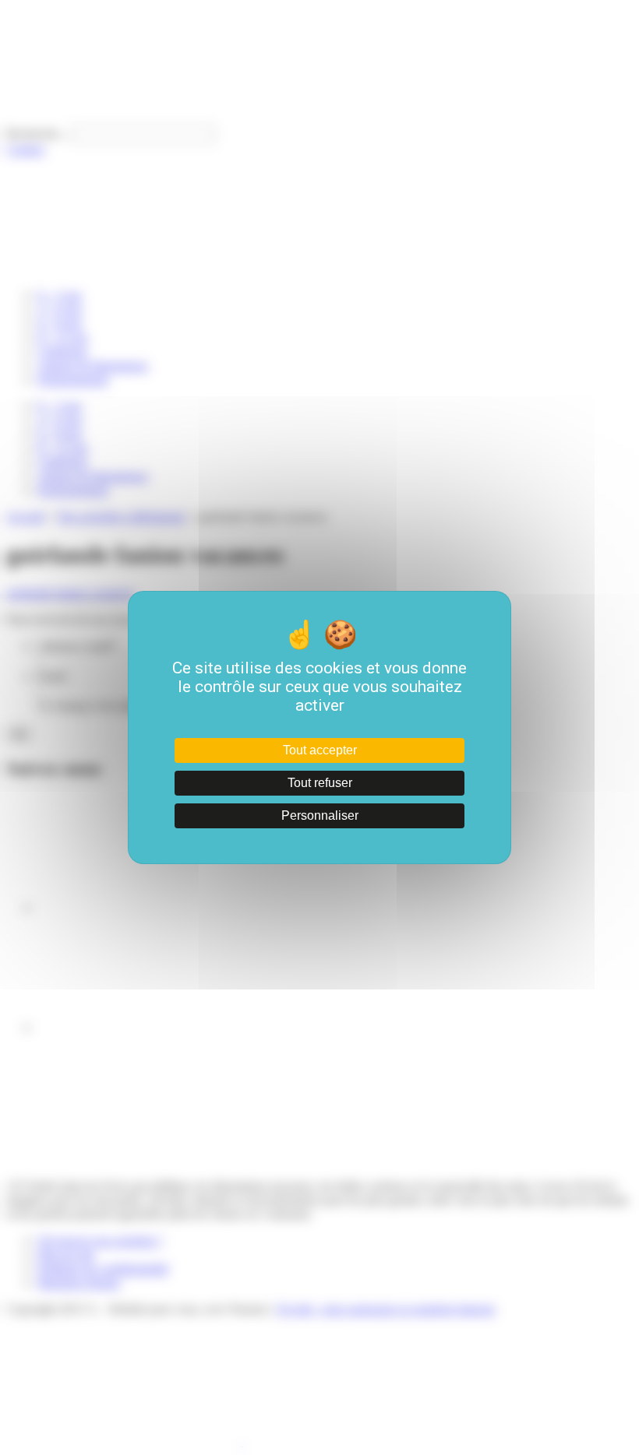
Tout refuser (320, 782)
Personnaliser (319, 815)
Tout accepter (320, 750)
